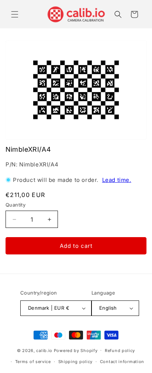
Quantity (15, 205)
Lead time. (116, 179)
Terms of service (33, 361)
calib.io (44, 350)
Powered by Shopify (76, 350)
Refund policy (120, 350)
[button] (15, 14)
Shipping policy (75, 361)
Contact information (122, 361)
